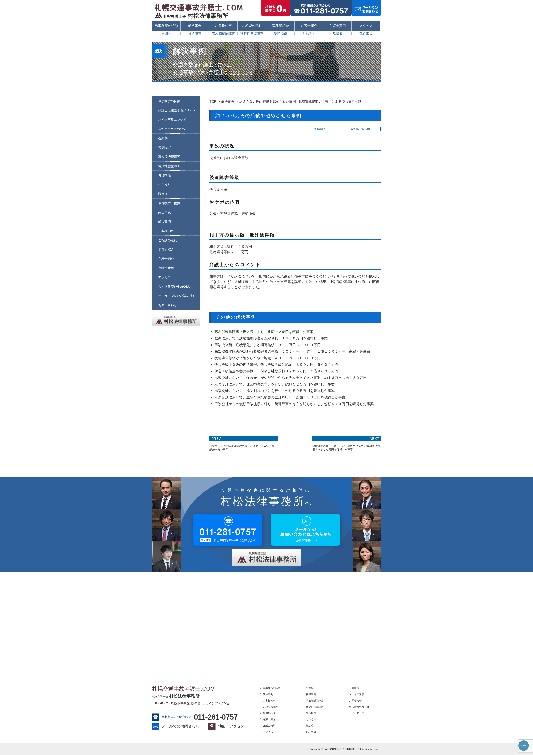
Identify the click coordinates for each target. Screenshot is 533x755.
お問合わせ (355, 700)
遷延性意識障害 (252, 33)
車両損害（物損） (170, 203)
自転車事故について (172, 129)
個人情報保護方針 (359, 706)
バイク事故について (172, 119)
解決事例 (195, 26)
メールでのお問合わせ (180, 726)
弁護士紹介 (309, 26)
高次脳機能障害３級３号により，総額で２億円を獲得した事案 (264, 332)
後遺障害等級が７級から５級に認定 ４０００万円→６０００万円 (267, 358)
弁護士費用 (337, 26)
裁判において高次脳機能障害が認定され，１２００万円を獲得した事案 (271, 338)
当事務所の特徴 (166, 26)
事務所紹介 (280, 26)
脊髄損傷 (280, 33)
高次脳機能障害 (223, 33)
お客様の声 (223, 26)
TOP (212, 101)
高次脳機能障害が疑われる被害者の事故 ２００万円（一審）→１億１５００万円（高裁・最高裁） (294, 351)
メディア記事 (356, 694)
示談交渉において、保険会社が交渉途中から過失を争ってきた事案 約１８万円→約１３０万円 (290, 378)
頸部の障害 (320, 129)
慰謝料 (166, 33)
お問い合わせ (167, 305)
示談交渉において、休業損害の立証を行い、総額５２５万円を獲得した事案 (274, 384)
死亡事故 (366, 33)
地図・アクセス (231, 726)
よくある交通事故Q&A (174, 286)
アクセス (366, 26)
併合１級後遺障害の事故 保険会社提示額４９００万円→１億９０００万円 (276, 371)
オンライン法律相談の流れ (177, 296)
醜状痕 (337, 33)
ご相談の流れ (252, 26)
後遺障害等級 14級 (360, 129)
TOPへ (523, 745)
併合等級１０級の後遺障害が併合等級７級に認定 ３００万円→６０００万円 (276, 365)
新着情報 (354, 688)
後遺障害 (195, 33)
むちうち (309, 33)
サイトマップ (356, 713)
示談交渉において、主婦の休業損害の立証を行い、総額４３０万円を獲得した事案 (279, 397)
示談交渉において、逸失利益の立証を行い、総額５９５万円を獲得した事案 (274, 391)
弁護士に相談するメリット (177, 110)
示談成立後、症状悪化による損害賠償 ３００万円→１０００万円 (267, 345)
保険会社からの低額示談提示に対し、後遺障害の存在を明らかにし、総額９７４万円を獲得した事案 (294, 404)
